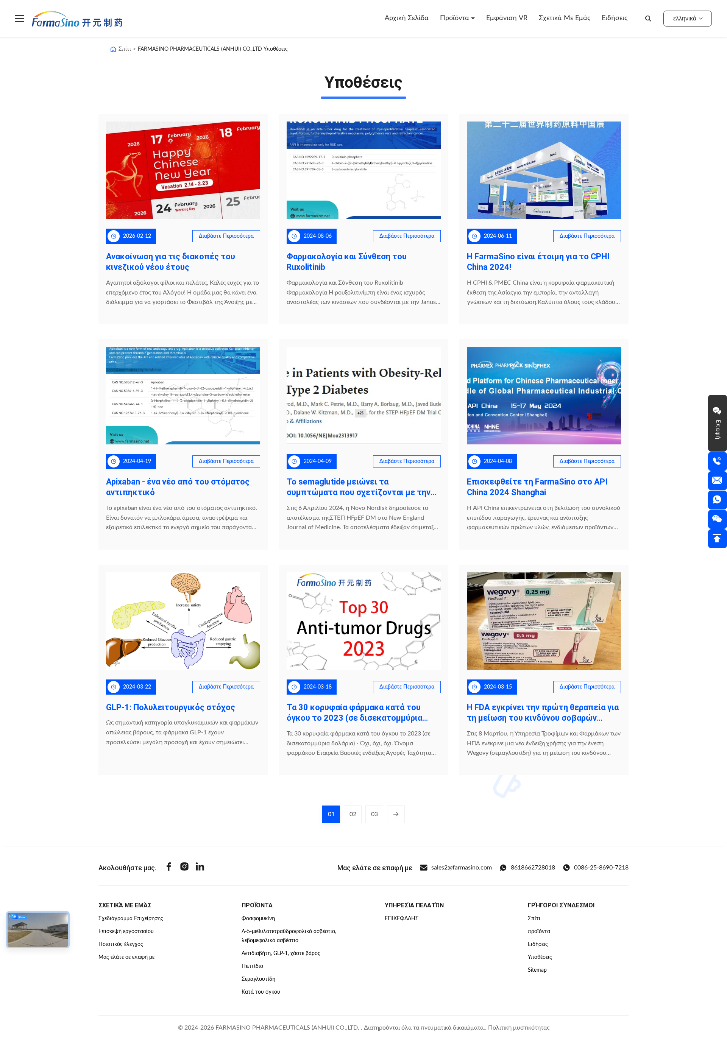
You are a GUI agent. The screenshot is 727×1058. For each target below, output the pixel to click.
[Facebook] (169, 868)
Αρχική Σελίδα (407, 18)
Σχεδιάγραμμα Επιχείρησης (130, 918)
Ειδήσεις (614, 18)
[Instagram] (184, 868)
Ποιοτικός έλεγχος (120, 944)
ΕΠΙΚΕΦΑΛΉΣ (402, 918)
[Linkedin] (200, 868)
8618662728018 (533, 868)
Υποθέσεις (540, 957)
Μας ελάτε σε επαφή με (126, 957)
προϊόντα (539, 931)
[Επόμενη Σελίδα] (396, 814)
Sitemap (537, 970)
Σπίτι (125, 49)
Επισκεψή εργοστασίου (126, 931)
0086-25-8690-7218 (601, 868)
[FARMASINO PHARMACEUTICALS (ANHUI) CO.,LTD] (77, 18)
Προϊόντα (455, 18)
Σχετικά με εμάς (564, 18)
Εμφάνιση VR (506, 18)
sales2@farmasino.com (461, 868)
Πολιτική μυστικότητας (518, 1028)
